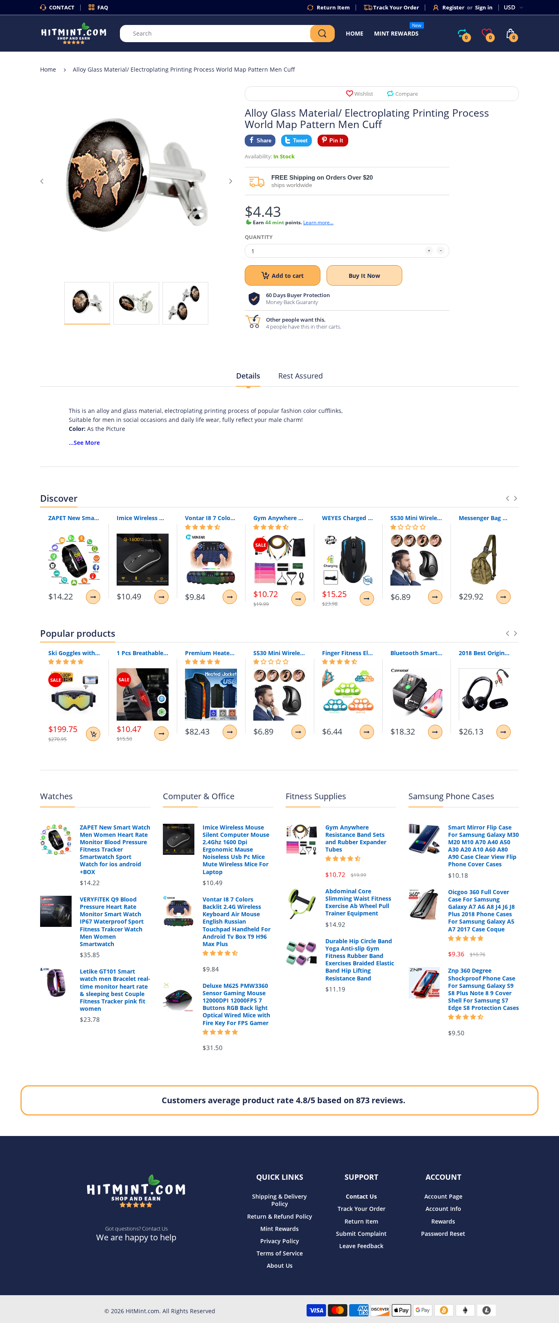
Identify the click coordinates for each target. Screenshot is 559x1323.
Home (48, 69)
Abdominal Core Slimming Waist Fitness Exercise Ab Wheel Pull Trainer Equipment (358, 902)
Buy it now (364, 275)
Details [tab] (248, 376)
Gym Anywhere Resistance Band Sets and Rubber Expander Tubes (279, 518)
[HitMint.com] (74, 32)
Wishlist (363, 93)
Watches (56, 796)
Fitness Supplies (316, 796)
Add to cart (288, 275)
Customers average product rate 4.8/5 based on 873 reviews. (284, 1100)
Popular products (77, 633)
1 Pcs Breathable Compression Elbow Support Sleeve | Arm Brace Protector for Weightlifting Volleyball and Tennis (143, 653)
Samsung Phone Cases (451, 796)
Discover (58, 498)
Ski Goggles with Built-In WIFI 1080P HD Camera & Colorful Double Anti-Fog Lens (74, 653)
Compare (406, 93)
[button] (202, 527)
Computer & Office (198, 796)
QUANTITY (259, 237)
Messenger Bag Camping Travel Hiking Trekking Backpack (485, 518)
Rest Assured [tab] (300, 376)
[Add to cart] (93, 734)
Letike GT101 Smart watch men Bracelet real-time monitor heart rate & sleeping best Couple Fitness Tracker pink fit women (115, 990)
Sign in (484, 7)
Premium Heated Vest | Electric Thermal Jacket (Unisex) (211, 653)
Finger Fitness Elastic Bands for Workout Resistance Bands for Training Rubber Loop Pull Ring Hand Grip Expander (348, 653)
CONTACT (61, 7)
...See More (84, 442)
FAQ (102, 7)
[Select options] (93, 597)
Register (453, 7)
